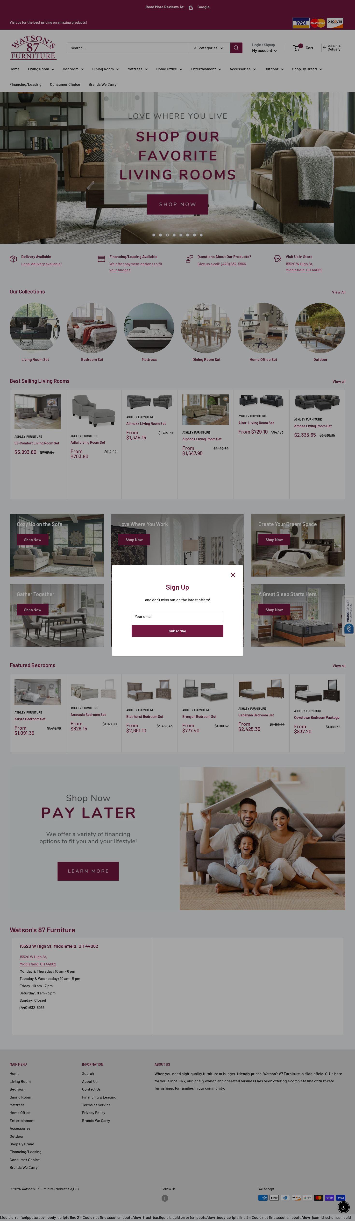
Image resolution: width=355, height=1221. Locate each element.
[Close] (233, 574)
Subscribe (177, 630)
